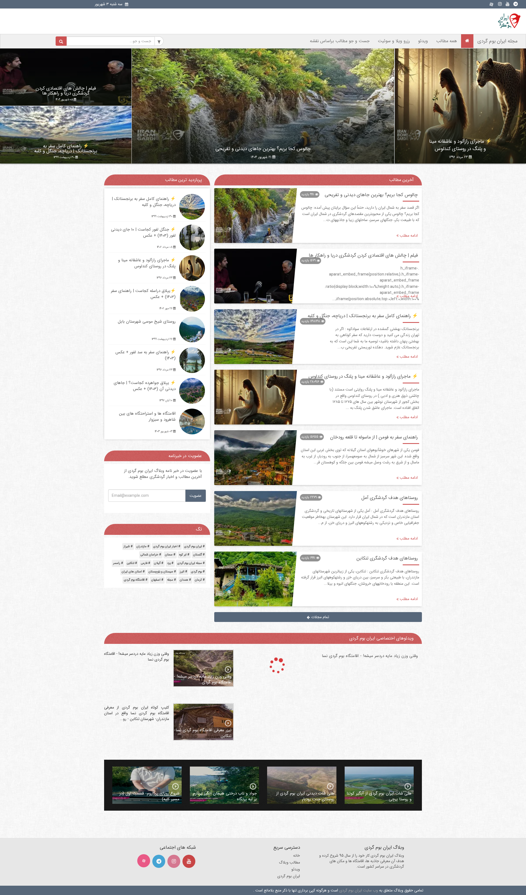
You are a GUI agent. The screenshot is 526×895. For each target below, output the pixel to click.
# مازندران (142, 546)
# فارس (145, 563)
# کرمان (200, 580)
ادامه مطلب (408, 236)
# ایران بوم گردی (194, 546)
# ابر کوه (184, 554)
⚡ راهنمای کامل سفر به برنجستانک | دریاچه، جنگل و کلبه (65, 148)
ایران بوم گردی (288, 876)
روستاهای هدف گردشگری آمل (389, 497)
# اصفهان (157, 580)
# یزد (170, 563)
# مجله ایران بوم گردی (191, 563)
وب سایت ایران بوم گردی (358, 890)
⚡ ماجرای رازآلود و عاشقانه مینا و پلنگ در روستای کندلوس (460, 145)
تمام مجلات (319, 617)
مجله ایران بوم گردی (498, 41)
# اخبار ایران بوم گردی (166, 546)
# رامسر (118, 563)
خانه (296, 856)
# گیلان (158, 563)
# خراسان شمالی (151, 554)
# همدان (185, 580)
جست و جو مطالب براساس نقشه (340, 41)
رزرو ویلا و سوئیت (394, 41)
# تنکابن (132, 563)
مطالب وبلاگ (289, 862)
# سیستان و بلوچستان (162, 571)
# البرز (183, 571)
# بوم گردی (198, 571)
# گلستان (199, 554)
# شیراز (128, 546)
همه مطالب (446, 41)
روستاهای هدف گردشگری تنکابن (387, 558)
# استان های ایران (133, 571)
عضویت (196, 496)
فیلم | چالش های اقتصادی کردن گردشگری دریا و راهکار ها (66, 91)
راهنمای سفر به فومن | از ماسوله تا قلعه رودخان (374, 437)
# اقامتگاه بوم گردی (135, 580)
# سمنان (170, 554)
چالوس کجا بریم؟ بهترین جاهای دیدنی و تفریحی (263, 149)
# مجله (171, 580)
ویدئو (423, 41)
